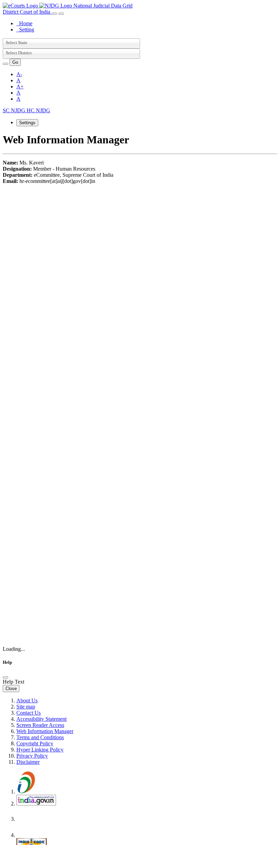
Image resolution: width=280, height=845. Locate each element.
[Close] (5, 677)
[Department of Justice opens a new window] (36, 819)
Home (24, 23)
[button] (5, 64)
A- (19, 74)
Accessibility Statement (41, 719)
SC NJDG (15, 110)
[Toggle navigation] (54, 14)
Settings (27, 122)
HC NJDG (38, 110)
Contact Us (28, 713)
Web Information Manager (44, 731)
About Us (27, 700)
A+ (20, 86)
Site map (25, 707)
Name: (10, 163)
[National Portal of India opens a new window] (36, 803)
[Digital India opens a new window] (36, 791)
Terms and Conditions (40, 737)
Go (15, 62)
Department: (17, 175)
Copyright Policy (34, 743)
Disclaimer (28, 762)
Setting (25, 29)
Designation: (17, 169)
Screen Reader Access (40, 725)
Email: (10, 181)
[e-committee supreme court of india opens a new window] (36, 835)
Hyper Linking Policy (40, 750)
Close (11, 688)
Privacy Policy (32, 756)
